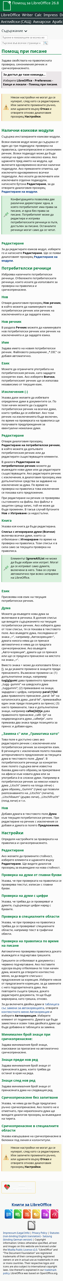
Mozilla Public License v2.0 (22, 1249)
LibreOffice (10, 14)
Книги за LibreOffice (32, 1204)
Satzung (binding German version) (27, 1237)
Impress (51, 14)
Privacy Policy (39, 1232)
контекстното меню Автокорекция (25, 1012)
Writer (27, 14)
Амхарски (41, 21)
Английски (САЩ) (16, 21)
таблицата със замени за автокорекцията (30, 1006)
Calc (38, 14)
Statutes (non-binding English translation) (31, 1234)
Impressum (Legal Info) (16, 1232)
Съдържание (12, 30)
